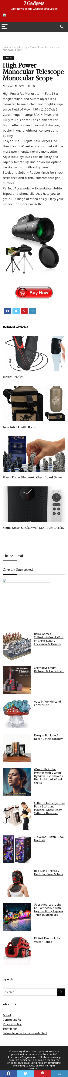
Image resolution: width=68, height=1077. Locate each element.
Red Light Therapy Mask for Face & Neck (48, 872)
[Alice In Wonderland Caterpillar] (17, 714)
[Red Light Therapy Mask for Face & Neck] (17, 883)
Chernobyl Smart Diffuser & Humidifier (49, 669)
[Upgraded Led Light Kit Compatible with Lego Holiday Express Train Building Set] (17, 917)
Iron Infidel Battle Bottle (19, 427)
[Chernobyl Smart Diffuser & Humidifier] (17, 680)
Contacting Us (12, 1019)
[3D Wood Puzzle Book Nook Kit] (17, 849)
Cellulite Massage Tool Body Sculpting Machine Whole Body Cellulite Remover (49, 808)
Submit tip (10, 1028)
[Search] (62, 27)
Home (6, 47)
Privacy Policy (12, 1024)
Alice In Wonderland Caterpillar (47, 703)
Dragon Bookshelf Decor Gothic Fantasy (48, 737)
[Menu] (4, 27)
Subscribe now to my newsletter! (25, 1033)
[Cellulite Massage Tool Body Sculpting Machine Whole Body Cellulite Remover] (17, 815)
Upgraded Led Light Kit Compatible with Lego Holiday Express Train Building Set (48, 909)
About (7, 1015)
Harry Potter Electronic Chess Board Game (32, 477)
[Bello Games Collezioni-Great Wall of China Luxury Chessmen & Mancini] (17, 646)
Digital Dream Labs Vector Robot (47, 940)
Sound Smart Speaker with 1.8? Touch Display (33, 527)
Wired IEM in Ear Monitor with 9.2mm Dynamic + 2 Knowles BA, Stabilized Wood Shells (48, 776)
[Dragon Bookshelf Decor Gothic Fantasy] (17, 748)
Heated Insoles (13, 377)
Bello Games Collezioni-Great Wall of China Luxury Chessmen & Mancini (48, 639)
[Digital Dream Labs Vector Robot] (17, 951)
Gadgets (16, 47)
